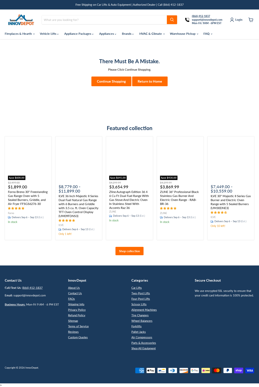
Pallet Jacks (138, 331)
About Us (74, 287)
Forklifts (136, 326)
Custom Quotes (78, 337)
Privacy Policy (77, 309)
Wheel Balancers (141, 320)
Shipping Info (76, 304)
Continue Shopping (111, 81)
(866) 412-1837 (32, 287)
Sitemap (73, 320)
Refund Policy (76, 315)
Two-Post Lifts (140, 293)
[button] (16, 208)
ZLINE (112, 211)
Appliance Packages (78, 33)
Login (238, 19)
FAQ (206, 33)
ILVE (61, 225)
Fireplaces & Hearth (19, 33)
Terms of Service (78, 326)
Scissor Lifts (139, 304)
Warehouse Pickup (183, 33)
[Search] (172, 19)
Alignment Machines (144, 309)
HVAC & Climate (151, 33)
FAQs (71, 298)
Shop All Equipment (143, 348)
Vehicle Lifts (48, 33)
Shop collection (129, 251)
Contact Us (75, 293)
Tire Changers (140, 315)
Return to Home (150, 81)
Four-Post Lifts (140, 298)
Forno (11, 213)
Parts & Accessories (143, 342)
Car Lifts (136, 287)
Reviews (73, 331)
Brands (127, 33)
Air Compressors (141, 337)
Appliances (107, 33)
